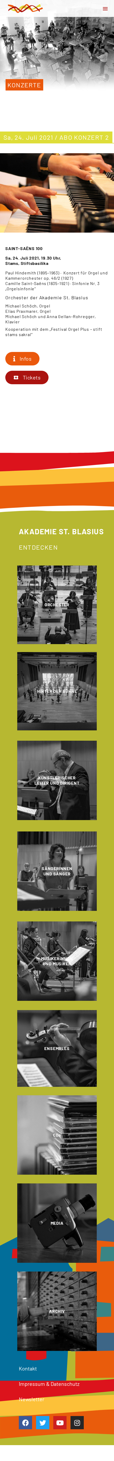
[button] (22, 358)
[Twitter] (42, 1422)
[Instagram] (77, 1422)
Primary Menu (105, 9)
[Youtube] (60, 1422)
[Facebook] (25, 1422)
